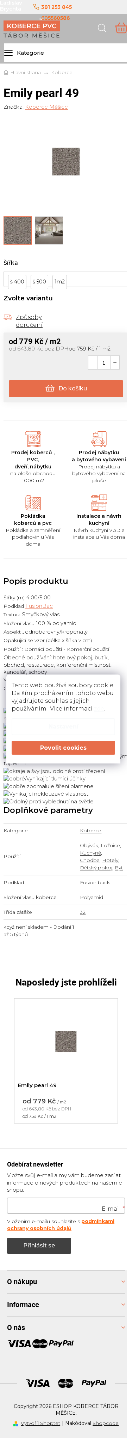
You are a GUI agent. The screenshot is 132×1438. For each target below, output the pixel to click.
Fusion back (95, 882)
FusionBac (39, 606)
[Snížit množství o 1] (92, 363)
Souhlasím (63, 748)
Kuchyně (90, 853)
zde (99, 708)
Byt (119, 867)
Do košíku (72, 388)
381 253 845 (56, 7)
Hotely (110, 860)
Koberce (90, 830)
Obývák (89, 845)
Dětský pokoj (96, 867)
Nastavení (63, 726)
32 (83, 912)
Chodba (90, 860)
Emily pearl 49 (37, 1085)
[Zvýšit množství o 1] (115, 363)
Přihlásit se (39, 1245)
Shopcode (106, 1423)
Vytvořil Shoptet (40, 1423)
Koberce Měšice (46, 106)
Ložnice (110, 845)
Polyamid (91, 897)
